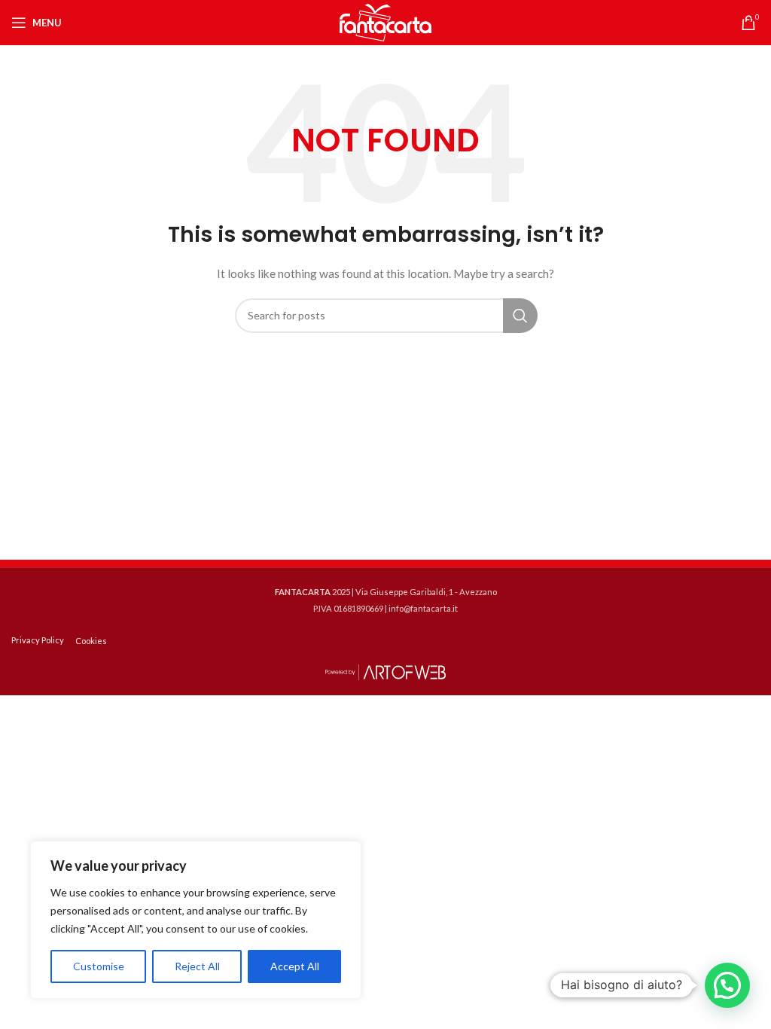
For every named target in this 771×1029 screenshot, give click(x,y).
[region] (195, 920)
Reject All (197, 966)
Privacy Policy (37, 640)
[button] (727, 985)
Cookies (91, 641)
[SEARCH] (520, 315)
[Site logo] (385, 21)
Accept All (294, 966)
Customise (98, 966)
